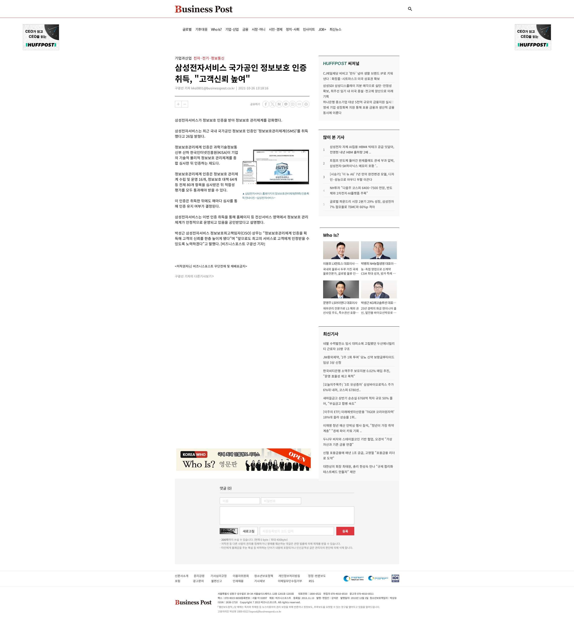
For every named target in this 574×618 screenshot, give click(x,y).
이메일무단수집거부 (291, 581)
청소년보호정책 (266, 576)
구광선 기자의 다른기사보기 (193, 276)
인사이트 (309, 29)
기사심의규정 (222, 576)
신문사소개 (184, 576)
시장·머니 (258, 29)
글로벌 (187, 29)
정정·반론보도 (317, 576)
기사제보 (263, 581)
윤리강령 (202, 576)
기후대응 (201, 29)
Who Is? (216, 29)
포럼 (181, 581)
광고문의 (200, 581)
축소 (184, 104)
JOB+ (322, 29)
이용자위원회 (243, 576)
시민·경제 (275, 29)
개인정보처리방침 (293, 576)
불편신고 (219, 581)
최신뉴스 (335, 29)
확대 (178, 104)
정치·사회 (292, 29)
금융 (245, 29)
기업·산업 (232, 29)
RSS (311, 581)
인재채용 (241, 581)
